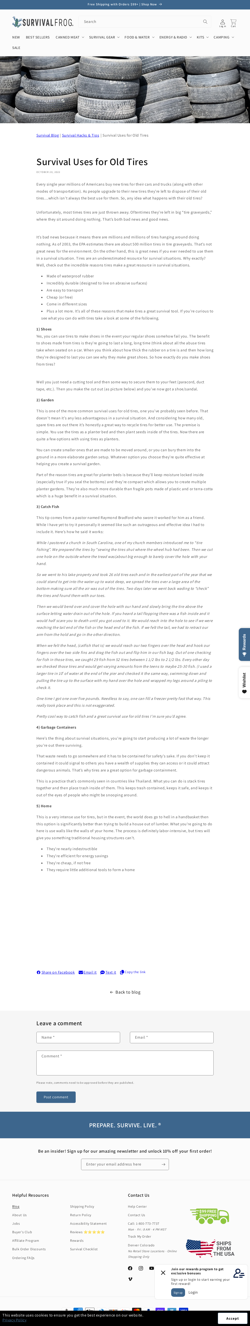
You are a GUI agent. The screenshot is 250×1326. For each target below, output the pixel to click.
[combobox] (145, 21)
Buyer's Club (22, 1232)
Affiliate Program (25, 1240)
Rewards (76, 1240)
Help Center (137, 1206)
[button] (69, 37)
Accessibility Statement (88, 1223)
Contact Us (136, 1215)
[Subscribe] (163, 1164)
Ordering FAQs (23, 1258)
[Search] (205, 21)
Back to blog (127, 992)
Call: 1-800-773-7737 (143, 1223)
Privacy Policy (14, 1320)
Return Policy (80, 1215)
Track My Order (139, 1236)
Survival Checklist (84, 1249)
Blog (15, 1206)
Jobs (16, 1223)
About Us (19, 1215)
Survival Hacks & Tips (80, 135)
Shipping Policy (82, 1206)
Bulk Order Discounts (29, 1249)
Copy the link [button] (135, 972)
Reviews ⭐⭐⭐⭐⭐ (87, 1232)
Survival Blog (47, 135)
